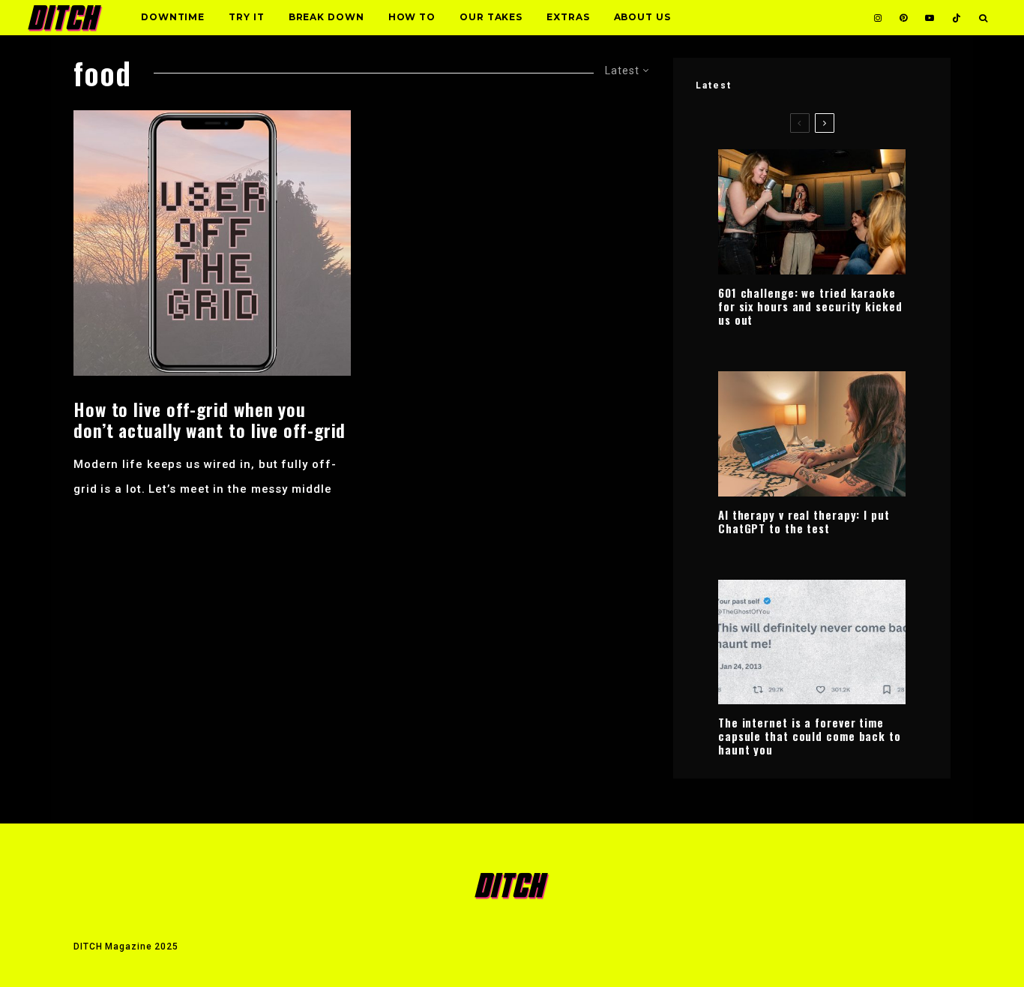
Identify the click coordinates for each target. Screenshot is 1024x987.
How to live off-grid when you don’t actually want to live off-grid (209, 420)
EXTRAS (567, 16)
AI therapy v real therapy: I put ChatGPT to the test (804, 521)
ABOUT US (642, 16)
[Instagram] (878, 17)
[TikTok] (956, 17)
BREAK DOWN (326, 16)
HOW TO (412, 16)
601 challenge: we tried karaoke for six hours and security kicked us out (810, 306)
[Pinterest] (903, 17)
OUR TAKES (491, 16)
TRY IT (246, 16)
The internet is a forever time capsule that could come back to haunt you (809, 736)
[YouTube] (929, 17)
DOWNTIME (173, 16)
